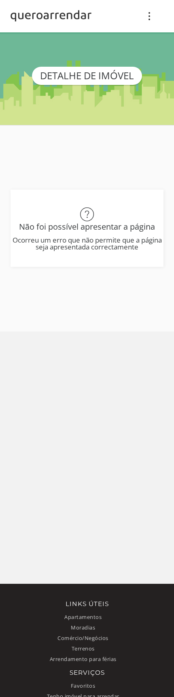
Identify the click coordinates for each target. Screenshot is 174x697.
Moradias (83, 627)
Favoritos (83, 685)
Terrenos (83, 648)
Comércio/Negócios (82, 638)
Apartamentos (83, 617)
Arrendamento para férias (83, 659)
